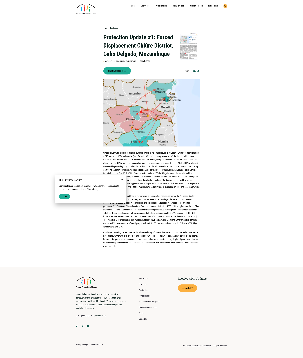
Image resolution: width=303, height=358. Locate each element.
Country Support (196, 6)
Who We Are (143, 278)
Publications (114, 28)
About (133, 6)
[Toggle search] (225, 6)
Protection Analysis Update (149, 302)
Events (141, 313)
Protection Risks (161, 6)
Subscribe (186, 288)
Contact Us (143, 319)
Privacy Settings (82, 344)
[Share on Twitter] (198, 70)
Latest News (213, 6)
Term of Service (97, 344)
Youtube (88, 327)
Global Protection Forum (148, 307)
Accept (64, 196)
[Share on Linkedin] (194, 70)
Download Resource (116, 71)
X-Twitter (83, 327)
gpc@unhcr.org (100, 315)
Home (105, 28)
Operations (145, 6)
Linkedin (78, 326)
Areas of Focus (179, 6)
